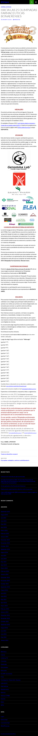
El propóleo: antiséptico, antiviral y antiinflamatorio (15, 459)
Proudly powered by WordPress (8, 734)
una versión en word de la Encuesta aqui (16, 386)
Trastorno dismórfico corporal (9, 453)
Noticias (8, 7)
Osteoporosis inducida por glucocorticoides (13, 476)
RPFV (2, 705)
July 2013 (3, 593)
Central (3, 7)
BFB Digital (5, 2)
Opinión (3, 699)
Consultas (3, 661)
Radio (2, 702)
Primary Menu (36, 2)
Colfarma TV (4, 658)
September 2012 (5, 624)
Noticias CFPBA (5, 695)
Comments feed (5, 723)
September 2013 (5, 587)
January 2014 (4, 574)
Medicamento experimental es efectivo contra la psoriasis (16, 489)
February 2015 (5, 533)
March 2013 (4, 605)
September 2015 (5, 511)
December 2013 (5, 577)
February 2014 (5, 571)
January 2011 (4, 640)
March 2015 (4, 530)
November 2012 (5, 618)
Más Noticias (4, 686)
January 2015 (4, 536)
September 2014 (5, 549)
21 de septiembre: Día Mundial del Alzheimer (13, 486)
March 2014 (4, 568)
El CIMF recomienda (6, 673)
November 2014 (5, 543)
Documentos (4, 667)
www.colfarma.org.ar (24, 127)
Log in (2, 716)
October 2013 (5, 584)
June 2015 (4, 521)
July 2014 (3, 555)
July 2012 (3, 631)
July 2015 (3, 518)
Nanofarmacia (5, 689)
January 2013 (4, 612)
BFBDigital (17, 19)
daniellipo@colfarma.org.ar (30, 433)
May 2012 (3, 637)
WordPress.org (5, 726)
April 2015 (4, 527)
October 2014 (5, 546)
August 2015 (4, 514)
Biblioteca (3, 651)
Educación (4, 670)
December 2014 (5, 540)
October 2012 (5, 621)
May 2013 (3, 599)
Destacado (4, 664)
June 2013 (4, 596)
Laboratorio (4, 683)
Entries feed (4, 719)
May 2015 (3, 524)
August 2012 (4, 627)
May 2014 (3, 562)
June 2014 (4, 558)
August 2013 (4, 590)
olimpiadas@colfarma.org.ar (29, 389)
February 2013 (5, 609)
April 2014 (4, 565)
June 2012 (4, 634)
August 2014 (4, 552)
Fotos (2, 677)
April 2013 (4, 602)
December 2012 (5, 615)
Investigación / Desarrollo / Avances (11, 680)
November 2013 (5, 580)
